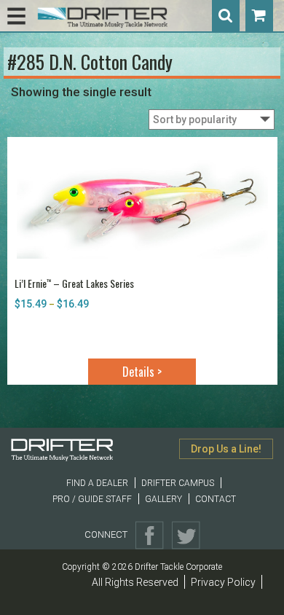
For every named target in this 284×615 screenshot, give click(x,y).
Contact (215, 499)
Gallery (163, 499)
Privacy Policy (223, 582)
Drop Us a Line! (226, 449)
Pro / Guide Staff (92, 499)
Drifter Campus (177, 483)
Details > (142, 371)
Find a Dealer (97, 483)
